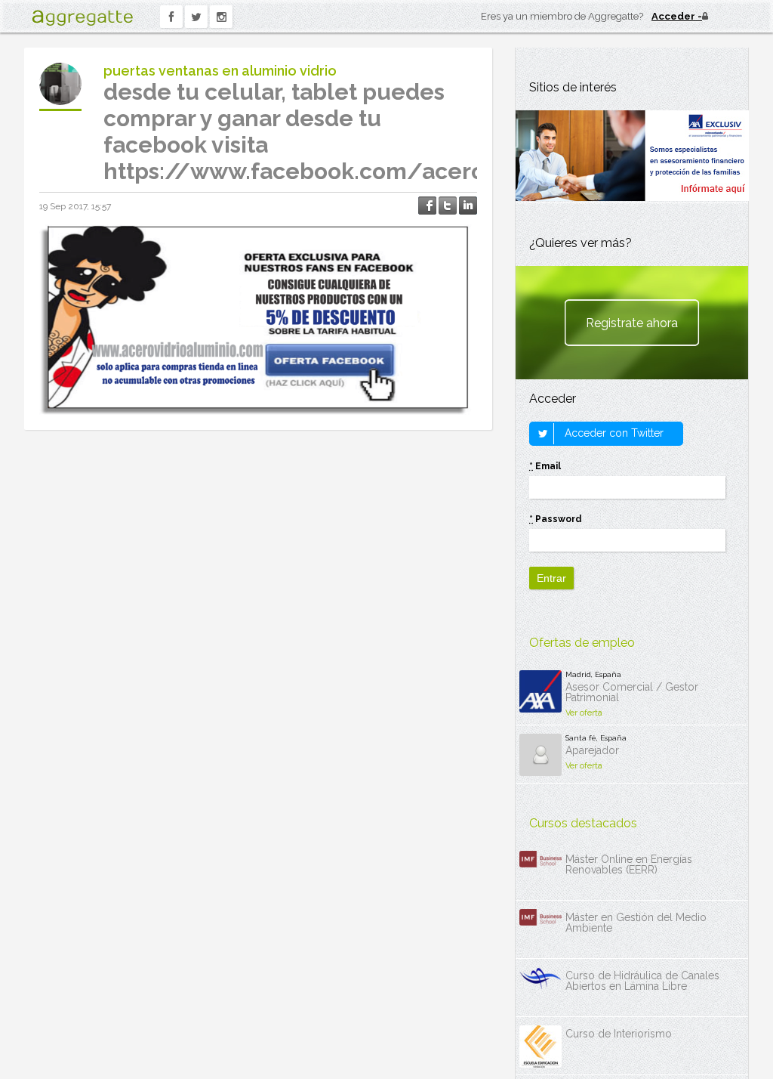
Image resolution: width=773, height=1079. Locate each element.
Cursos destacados (583, 823)
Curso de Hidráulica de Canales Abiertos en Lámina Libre (642, 980)
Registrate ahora (632, 323)
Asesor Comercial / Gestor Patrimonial (631, 692)
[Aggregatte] (82, 18)
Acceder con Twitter (613, 433)
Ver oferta (583, 713)
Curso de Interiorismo (618, 1034)
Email (545, 466)
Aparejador (592, 750)
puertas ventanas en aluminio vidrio (220, 71)
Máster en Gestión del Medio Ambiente (636, 922)
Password (555, 519)
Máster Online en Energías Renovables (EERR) (628, 864)
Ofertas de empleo (582, 642)
